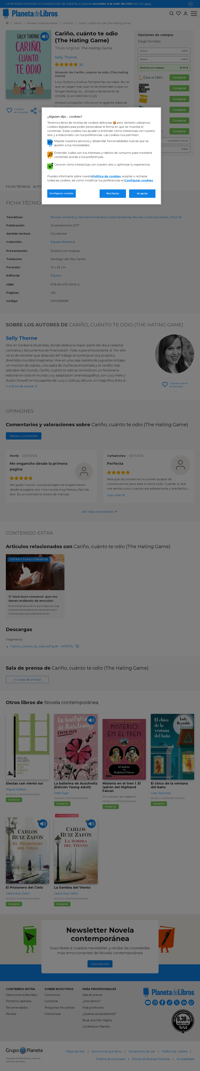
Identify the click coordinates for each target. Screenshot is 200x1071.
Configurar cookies (61, 193)
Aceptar (142, 193)
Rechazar (112, 193)
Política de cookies (106, 176)
